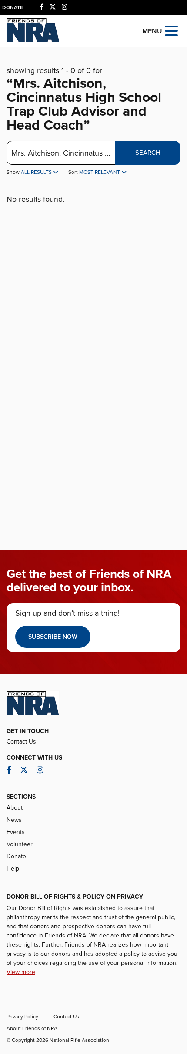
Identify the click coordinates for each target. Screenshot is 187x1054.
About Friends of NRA (32, 1028)
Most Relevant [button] (100, 172)
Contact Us (21, 741)
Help (13, 868)
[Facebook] (41, 7)
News (14, 820)
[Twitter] (53, 7)
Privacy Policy (22, 1017)
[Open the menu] (171, 30)
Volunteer (20, 844)
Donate (12, 7)
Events (16, 832)
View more (21, 972)
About (15, 807)
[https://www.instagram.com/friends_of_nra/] (64, 7)
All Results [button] (37, 172)
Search (147, 153)
